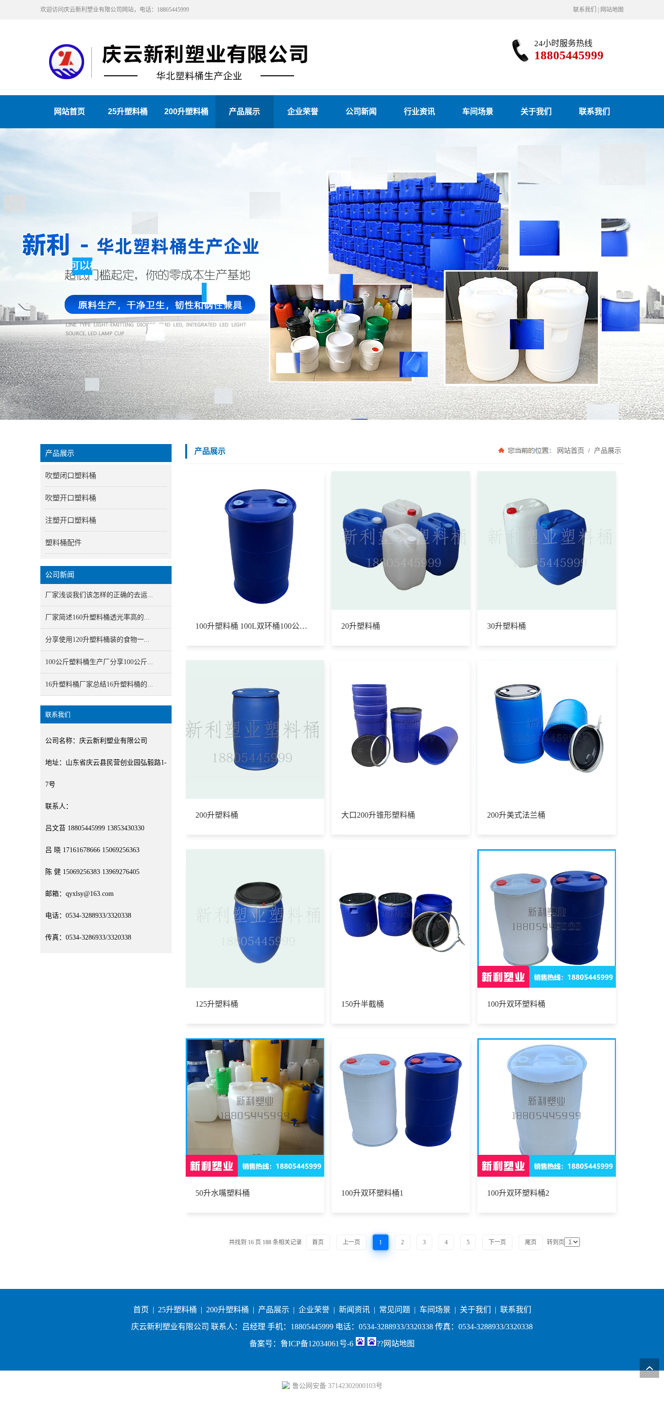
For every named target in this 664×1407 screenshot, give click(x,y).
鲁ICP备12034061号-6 (316, 1343)
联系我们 (584, 9)
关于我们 (475, 1309)
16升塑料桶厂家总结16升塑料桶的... (99, 684)
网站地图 (612, 9)
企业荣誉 (314, 1309)
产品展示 (606, 450)
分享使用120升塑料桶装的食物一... (97, 639)
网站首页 (570, 450)
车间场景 (435, 1309)
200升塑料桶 (227, 1309)
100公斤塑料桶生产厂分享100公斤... (99, 662)
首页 (141, 1309)
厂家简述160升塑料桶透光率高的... (97, 617)
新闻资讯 (354, 1309)
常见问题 (394, 1309)
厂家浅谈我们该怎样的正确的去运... (99, 595)
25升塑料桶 (177, 1309)
